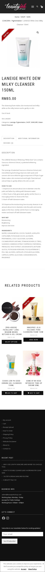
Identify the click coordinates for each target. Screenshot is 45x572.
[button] (38, 32)
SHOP (23, 17)
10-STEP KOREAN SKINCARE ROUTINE (16, 476)
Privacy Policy (7, 438)
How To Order (8, 431)
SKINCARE (34, 122)
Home (17, 17)
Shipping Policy (8, 434)
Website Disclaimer (9, 441)
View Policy (32, 569)
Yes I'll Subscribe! (10, 541)
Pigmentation (17, 21)
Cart (4, 424)
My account (7, 420)
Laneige (13, 122)
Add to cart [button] (12, 393)
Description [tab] (9, 138)
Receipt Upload (8, 427)
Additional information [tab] (28, 138)
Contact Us (6, 449)
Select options (11, 342)
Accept (23, 569)
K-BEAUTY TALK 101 (9, 480)
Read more (33, 339)
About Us (6, 445)
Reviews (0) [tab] (8, 143)
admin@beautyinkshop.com (11, 495)
